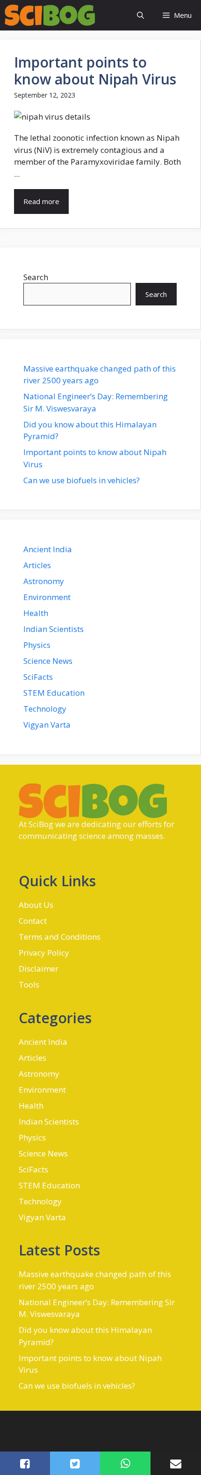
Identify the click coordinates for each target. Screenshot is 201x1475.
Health (35, 613)
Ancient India (47, 549)
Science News (47, 660)
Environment (47, 597)
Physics (36, 644)
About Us (36, 904)
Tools (29, 984)
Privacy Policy (44, 952)
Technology (44, 708)
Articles (37, 565)
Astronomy (43, 581)
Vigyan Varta (47, 724)
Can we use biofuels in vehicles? (81, 480)
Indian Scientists (53, 628)
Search (35, 277)
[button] (140, 15)
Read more (41, 201)
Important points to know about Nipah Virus (95, 71)
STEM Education (54, 692)
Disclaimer (38, 968)
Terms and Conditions (59, 936)
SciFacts (38, 676)
